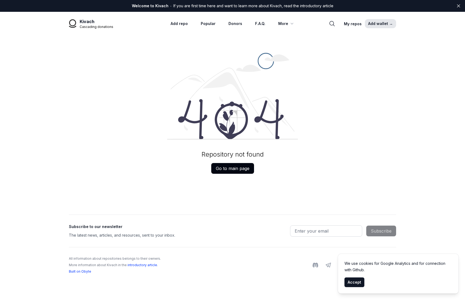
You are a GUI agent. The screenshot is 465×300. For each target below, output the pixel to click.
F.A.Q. (260, 23)
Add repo (179, 23)
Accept (354, 282)
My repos (353, 23)
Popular (208, 23)
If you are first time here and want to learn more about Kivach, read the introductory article (232, 5)
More (283, 23)
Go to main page (232, 168)
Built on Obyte (80, 271)
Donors (235, 23)
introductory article (142, 265)
